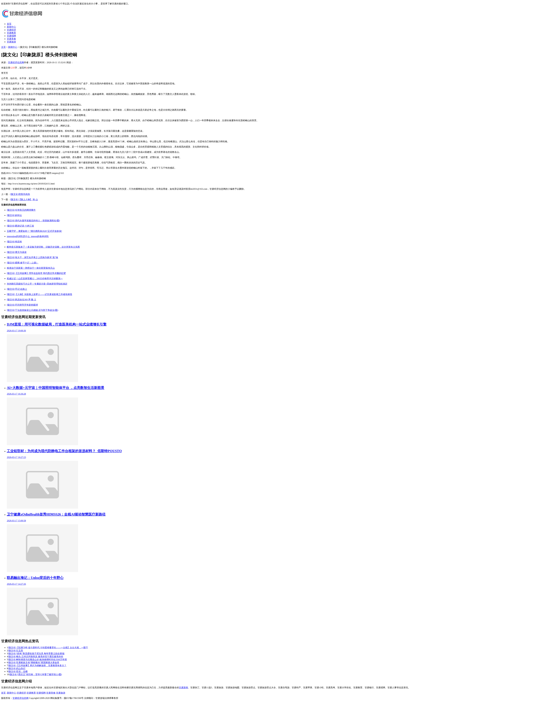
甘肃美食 (11, 39)
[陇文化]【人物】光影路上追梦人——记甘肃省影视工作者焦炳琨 (39, 294)
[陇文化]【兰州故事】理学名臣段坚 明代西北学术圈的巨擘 (36, 273)
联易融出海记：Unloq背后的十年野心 (35, 578)
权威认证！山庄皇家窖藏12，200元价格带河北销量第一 (35, 278)
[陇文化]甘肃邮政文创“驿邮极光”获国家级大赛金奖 (33, 662)
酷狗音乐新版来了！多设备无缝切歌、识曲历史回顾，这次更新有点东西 (43, 247)
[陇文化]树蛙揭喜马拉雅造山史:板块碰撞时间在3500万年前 (37, 659)
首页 (9, 24)
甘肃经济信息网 (16, 62)
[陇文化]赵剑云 (14, 215)
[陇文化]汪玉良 (15, 650)
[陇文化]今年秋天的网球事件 (21, 210)
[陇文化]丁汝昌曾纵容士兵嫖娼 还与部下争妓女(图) (32, 310)
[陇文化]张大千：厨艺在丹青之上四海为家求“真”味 (32, 257)
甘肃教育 (11, 33)
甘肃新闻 (183, 687)
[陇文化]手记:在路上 (17, 289)
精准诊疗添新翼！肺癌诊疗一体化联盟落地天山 (31, 268)
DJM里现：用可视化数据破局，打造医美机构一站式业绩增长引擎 (57, 324)
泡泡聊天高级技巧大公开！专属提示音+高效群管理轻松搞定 (37, 284)
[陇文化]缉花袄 (14, 241)
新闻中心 (11, 27)
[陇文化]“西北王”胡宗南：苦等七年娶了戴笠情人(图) (35, 674)
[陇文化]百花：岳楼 (18, 671)
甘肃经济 (11, 30)
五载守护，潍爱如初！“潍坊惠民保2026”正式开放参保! (34, 231)
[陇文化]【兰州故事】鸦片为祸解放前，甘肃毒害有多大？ (37, 665)
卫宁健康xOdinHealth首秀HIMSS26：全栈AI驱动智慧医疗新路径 (56, 514)
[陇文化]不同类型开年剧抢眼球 (22, 305)
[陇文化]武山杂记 (16, 668)
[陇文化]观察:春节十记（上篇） (22, 262)
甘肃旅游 (11, 42)
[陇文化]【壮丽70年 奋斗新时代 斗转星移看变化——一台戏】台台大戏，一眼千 (48, 647)
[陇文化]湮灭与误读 (16, 252)
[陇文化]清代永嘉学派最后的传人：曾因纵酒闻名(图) (33, 220)
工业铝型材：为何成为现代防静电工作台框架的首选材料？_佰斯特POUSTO (64, 451)
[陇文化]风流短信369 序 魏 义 (21, 299)
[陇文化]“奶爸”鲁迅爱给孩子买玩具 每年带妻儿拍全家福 (36, 653)
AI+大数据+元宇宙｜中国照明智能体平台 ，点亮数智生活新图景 (55, 388)
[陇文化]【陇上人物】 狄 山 (24, 199)
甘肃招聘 (11, 36)
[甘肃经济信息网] (22, 19)
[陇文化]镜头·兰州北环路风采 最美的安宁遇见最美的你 (35, 656)
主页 (3, 47)
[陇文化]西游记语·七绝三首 (20, 226)
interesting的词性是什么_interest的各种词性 (28, 236)
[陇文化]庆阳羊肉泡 (20, 194)
